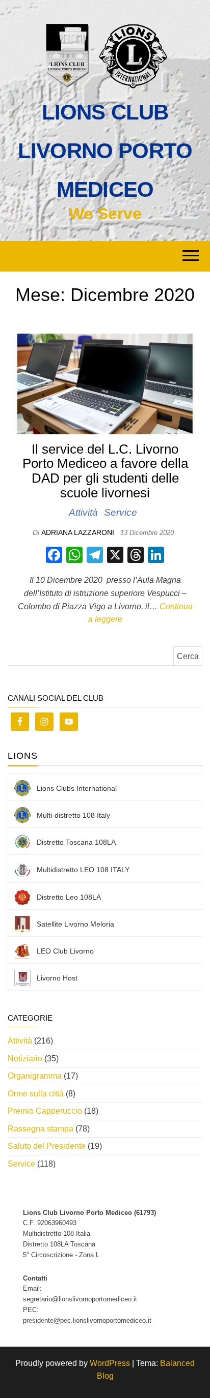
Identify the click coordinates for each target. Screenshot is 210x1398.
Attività (83, 512)
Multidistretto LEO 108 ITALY (83, 870)
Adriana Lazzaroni (78, 532)
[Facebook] (54, 556)
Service (120, 512)
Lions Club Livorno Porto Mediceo (105, 150)
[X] (115, 556)
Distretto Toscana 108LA (76, 842)
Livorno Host (57, 978)
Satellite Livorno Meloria (75, 924)
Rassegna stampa (40, 1128)
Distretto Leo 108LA (69, 897)
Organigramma (35, 1076)
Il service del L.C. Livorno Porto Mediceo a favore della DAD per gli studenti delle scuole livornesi (105, 470)
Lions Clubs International (77, 788)
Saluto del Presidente (47, 1146)
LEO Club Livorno (65, 951)
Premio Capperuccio (45, 1111)
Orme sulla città (36, 1093)
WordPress (110, 1363)
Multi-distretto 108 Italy (73, 815)
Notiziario (25, 1058)
